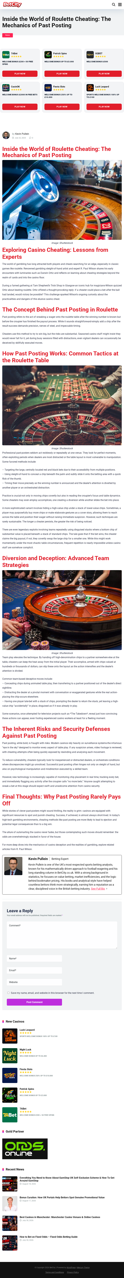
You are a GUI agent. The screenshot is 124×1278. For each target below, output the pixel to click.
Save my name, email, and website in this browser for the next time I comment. (52, 992)
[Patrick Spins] (48, 54)
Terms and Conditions (54, 1272)
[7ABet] (6, 54)
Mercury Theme (83, 1267)
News (7, 35)
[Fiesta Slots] (48, 87)
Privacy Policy (73, 1272)
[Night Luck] (9, 1062)
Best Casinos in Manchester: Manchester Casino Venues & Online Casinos (60, 1217)
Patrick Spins (60, 53)
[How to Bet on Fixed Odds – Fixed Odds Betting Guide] (9, 1249)
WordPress (71, 1267)
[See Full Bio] (107, 889)
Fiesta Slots (59, 86)
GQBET (98, 53)
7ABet (14, 53)
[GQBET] (90, 54)
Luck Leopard (102, 86)
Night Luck (25, 1049)
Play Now (20, 73)
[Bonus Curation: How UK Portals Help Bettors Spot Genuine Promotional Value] (9, 1210)
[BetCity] (12, 4)
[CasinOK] (6, 87)
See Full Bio (98, 888)
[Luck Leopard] (90, 87)
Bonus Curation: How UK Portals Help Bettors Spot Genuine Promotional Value (62, 1197)
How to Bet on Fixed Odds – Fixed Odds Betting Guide (49, 1236)
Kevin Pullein (22, 133)
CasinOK (15, 86)
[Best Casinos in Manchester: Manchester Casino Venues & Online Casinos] (9, 1230)
